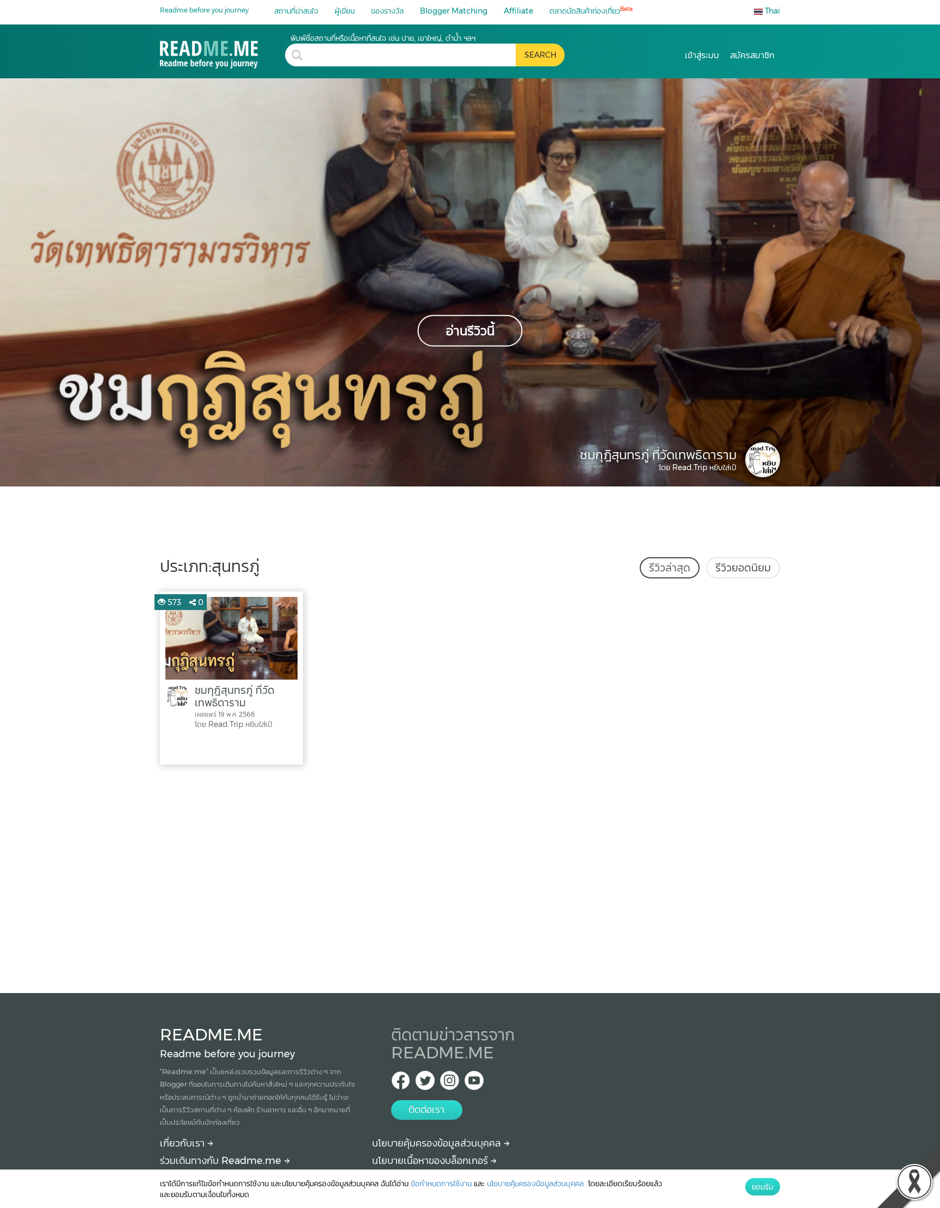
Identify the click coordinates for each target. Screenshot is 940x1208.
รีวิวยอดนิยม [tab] (743, 567)
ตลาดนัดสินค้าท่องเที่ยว (591, 10)
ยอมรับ (763, 1187)
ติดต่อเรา (426, 1109)
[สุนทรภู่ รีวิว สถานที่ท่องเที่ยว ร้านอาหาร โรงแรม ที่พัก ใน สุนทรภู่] (222, 51)
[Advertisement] (470, 876)
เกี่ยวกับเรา (183, 1143)
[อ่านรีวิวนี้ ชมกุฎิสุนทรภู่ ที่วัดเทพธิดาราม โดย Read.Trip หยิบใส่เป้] (470, 282)
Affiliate (518, 11)
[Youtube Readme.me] (474, 1083)
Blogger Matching (453, 11)
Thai (771, 11)
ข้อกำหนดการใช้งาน (441, 1183)
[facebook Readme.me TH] (400, 1083)
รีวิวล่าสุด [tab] (669, 567)
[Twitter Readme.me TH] (425, 1083)
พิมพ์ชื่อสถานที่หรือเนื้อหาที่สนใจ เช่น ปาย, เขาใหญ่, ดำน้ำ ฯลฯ (382, 38)
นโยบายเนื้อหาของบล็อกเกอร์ (431, 1161)
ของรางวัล (387, 11)
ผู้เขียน (345, 11)
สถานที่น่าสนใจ (296, 11)
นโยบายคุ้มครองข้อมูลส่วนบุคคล (438, 1143)
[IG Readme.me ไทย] (449, 1083)
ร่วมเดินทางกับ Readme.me (222, 1161)
